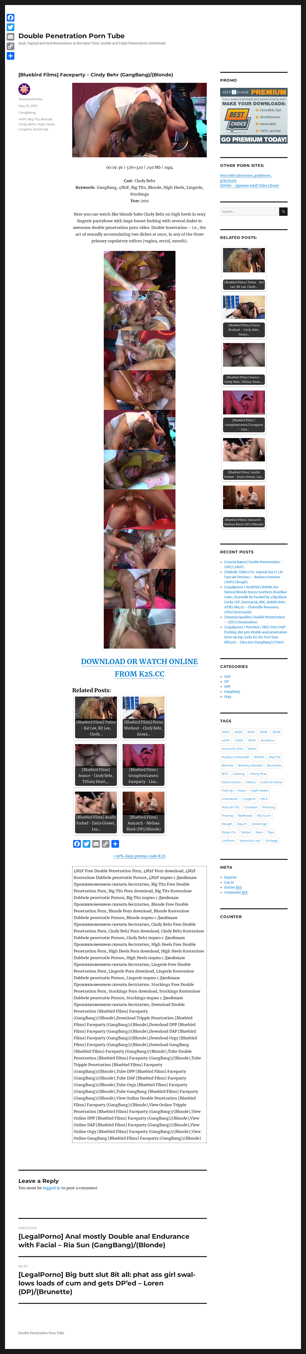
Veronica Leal (250, 840)
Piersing (268, 807)
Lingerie (25, 129)
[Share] (10, 56)
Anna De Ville (232, 749)
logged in (51, 1187)
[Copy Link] (10, 46)
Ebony (251, 782)
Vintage (271, 840)
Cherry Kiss (257, 774)
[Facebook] (10, 17)
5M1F (252, 740)
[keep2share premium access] (253, 116)
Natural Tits (231, 807)
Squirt (242, 824)
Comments (236, 892)
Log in (229, 882)
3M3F (277, 732)
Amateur (267, 740)
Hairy (241, 790)
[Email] (10, 37)
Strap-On (229, 832)
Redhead (245, 815)
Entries (233, 887)
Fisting (227, 790)
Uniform (228, 840)
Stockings (40, 129)
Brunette (274, 765)
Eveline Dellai (271, 782)
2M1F (226, 732)
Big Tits (33, 119)
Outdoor (250, 807)
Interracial (230, 799)
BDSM (259, 757)
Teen (259, 832)
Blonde (46, 119)
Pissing (227, 815)
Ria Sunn (264, 815)
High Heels (46, 124)
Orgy (227, 697)
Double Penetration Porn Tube (71, 36)
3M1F (251, 732)
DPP (227, 687)
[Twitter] (10, 27)
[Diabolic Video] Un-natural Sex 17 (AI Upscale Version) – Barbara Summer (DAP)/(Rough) (253, 577)
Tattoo (246, 832)
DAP (227, 677)
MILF (264, 799)
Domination (231, 782)
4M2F (239, 740)
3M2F (264, 732)
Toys (271, 832)
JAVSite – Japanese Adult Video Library (249, 186)
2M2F (238, 732)
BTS (225, 774)
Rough (227, 824)
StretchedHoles (30, 99)
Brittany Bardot (250, 765)
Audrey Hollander (236, 757)
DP (226, 682)
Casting (239, 774)
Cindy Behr (27, 124)
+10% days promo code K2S (139, 856)
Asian (252, 749)
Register (230, 877)
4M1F (22, 119)
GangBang (27, 112)
